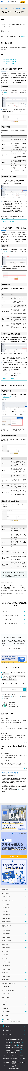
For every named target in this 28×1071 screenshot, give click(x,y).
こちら (18, 789)
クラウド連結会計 (6, 937)
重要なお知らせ (7, 1019)
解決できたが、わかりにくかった (10, 615)
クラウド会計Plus (6, 893)
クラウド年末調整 (6, 962)
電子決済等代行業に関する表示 (13, 1052)
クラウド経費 (5, 911)
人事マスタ (4, 1001)
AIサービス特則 (20, 1055)
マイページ (4, 1004)
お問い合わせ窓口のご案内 (14, 648)
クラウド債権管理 (6, 918)
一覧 (26, 742)
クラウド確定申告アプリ (7, 900)
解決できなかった (7, 619)
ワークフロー (16, 696)
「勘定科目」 (6, 93)
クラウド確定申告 (6, 897)
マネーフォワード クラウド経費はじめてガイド (15, 672)
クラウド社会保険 (6, 965)
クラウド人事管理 (6, 948)
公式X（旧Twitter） (9, 1034)
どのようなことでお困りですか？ (13, 683)
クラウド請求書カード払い (8, 990)
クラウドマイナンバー (7, 969)
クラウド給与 (5, 958)
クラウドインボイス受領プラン (6, 925)
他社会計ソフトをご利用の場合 (10, 64)
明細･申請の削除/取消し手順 (10, 678)
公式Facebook (7, 1030)
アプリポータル (5, 1008)
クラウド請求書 (5, 904)
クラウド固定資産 (6, 930)
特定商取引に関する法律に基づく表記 (14, 1047)
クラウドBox (5, 944)
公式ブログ (7, 1026)
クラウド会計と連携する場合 (9, 59)
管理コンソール (5, 997)
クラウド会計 (5, 889)
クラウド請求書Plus (6, 907)
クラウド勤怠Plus (6, 955)
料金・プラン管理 (6, 1011)
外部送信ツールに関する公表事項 (13, 1050)
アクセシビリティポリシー (10, 1055)
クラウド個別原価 (6, 933)
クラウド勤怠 (5, 951)
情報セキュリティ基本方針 (10, 1045)
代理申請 (24, 696)
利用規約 (21, 1045)
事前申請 (6, 698)
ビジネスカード (5, 987)
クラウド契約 (5, 972)
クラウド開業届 (5, 979)
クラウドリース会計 (6, 940)
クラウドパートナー (6, 994)
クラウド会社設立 (6, 976)
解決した (5, 611)
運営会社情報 (8, 1042)
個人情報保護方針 (17, 1042)
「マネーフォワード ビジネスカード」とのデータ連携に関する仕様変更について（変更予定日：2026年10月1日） (13, 737)
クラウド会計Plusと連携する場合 (10, 62)
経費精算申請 (6, 676)
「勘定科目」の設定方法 (8, 221)
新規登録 (22, 2)
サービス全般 (5, 1015)
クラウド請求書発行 (6, 921)
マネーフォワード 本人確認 (8, 983)
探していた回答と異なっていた (10, 624)
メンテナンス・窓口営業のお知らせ (11, 1021)
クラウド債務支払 (6, 914)
